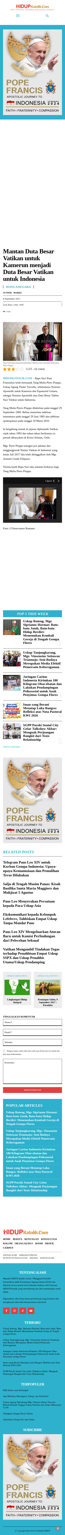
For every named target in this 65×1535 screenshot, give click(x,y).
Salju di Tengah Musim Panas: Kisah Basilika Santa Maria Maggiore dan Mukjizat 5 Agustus (31, 888)
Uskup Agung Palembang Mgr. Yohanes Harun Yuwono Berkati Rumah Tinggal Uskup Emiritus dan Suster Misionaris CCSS (32, 1405)
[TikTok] (22, 1310)
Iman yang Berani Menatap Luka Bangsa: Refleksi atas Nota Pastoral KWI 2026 (42, 710)
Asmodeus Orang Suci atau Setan (18, 1419)
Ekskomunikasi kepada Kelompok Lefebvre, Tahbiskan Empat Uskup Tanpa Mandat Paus (30, 918)
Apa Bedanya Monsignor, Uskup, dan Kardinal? (26, 1396)
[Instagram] (14, 1310)
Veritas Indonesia (11, 746)
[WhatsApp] (20, 317)
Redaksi (17, 292)
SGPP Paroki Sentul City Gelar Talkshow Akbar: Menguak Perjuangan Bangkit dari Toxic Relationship (40, 732)
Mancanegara (18, 286)
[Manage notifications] (57, 1528)
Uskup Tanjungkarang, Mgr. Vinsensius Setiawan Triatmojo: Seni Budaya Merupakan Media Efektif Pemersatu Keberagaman (41, 660)
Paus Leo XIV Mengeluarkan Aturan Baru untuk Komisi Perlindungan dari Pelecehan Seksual (31, 936)
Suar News (9, 1198)
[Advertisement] (32, 157)
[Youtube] (31, 1310)
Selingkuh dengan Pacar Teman (18, 1413)
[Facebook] (6, 317)
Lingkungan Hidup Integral (17, 1001)
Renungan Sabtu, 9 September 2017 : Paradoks (48, 1002)
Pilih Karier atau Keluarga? (16, 1390)
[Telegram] (27, 317)
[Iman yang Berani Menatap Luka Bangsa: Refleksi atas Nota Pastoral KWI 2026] (12, 710)
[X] (13, 317)
